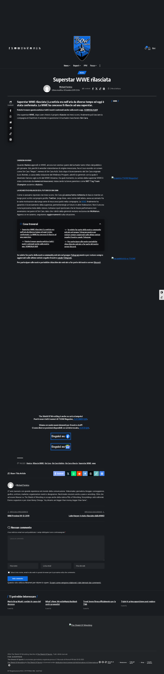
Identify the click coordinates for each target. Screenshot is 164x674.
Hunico (29, 463)
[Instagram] (21, 48)
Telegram (75, 255)
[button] (149, 48)
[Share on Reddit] (10, 122)
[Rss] (39, 48)
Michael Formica (65, 87)
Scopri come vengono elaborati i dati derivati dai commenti (75, 582)
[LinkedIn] (24, 48)
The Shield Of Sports (44, 654)
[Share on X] (96, 89)
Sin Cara (48, 463)
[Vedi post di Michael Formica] (47, 88)
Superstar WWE (85, 463)
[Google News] (18, 48)
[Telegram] (33, 48)
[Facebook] (9, 48)
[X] (12, 48)
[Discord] (30, 48)
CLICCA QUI (84, 428)
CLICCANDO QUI (80, 419)
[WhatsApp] (36, 48)
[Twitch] (27, 48)
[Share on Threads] (90, 473)
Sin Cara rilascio (71, 463)
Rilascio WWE (38, 463)
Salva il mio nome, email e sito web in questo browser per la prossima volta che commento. (43, 572)
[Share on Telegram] (10, 128)
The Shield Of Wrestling (16, 662)
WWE (83, 201)
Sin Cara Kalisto (58, 463)
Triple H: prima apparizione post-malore (138, 601)
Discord (97, 262)
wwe (94, 463)
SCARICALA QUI (90, 110)
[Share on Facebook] (92, 89)
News (82, 72)
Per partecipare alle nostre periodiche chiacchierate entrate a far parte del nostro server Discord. (81, 244)
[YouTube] (15, 48)
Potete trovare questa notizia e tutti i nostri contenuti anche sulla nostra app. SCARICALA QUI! (38, 243)
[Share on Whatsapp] (10, 116)
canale (60, 258)
